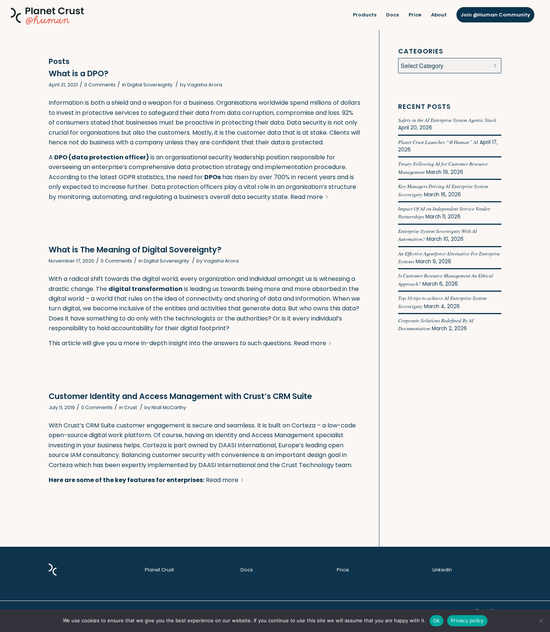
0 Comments (100, 84)
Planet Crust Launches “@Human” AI (438, 141)
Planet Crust (159, 569)
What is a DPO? (79, 73)
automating (109, 197)
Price (343, 569)
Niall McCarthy (169, 407)
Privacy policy (467, 620)
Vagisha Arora (204, 84)
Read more (306, 197)
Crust (130, 407)
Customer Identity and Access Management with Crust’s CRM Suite (180, 396)
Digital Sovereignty (149, 84)
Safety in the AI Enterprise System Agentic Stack (447, 119)
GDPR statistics (141, 177)
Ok (436, 620)
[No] (540, 621)
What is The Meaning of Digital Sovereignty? (135, 249)
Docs (247, 569)
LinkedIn (442, 569)
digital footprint (203, 328)
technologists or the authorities (221, 318)
